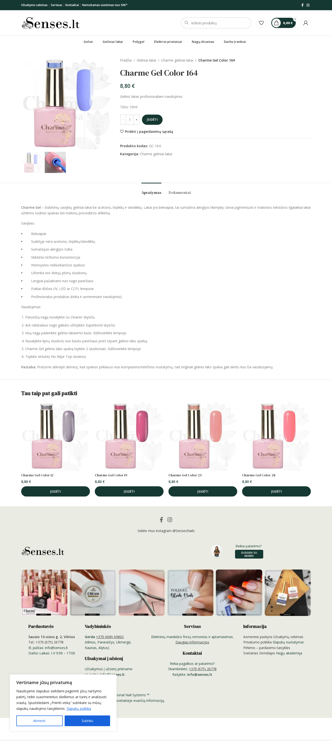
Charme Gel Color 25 (185, 475)
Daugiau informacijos (192, 642)
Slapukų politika (79, 708)
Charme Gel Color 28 (258, 475)
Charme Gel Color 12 (37, 475)
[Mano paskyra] (305, 23)
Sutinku (87, 720)
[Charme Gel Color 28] (276, 436)
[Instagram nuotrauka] (44, 592)
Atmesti (39, 720)
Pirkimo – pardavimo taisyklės (266, 647)
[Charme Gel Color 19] (129, 436)
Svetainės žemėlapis (259, 653)
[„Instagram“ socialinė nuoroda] (308, 5)
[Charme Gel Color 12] (55, 436)
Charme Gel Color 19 (111, 475)
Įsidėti (152, 119)
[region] (63, 702)
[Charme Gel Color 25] (202, 436)
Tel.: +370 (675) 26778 (45, 642)
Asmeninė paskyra (257, 636)
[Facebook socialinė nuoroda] (302, 5)
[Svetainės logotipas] (50, 22)
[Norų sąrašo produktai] (261, 23)
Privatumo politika (257, 642)
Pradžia (126, 60)
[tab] (151, 190)
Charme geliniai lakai (177, 60)
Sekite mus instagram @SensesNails (166, 530)
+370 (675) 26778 (203, 669)
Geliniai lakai (146, 60)
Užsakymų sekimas (288, 636)
